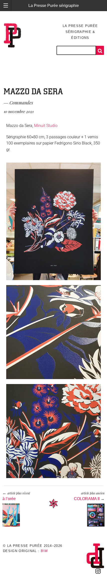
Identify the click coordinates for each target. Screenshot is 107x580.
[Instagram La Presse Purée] (98, 571)
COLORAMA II (87, 499)
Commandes (21, 103)
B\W (44, 551)
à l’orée (9, 499)
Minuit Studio (45, 125)
